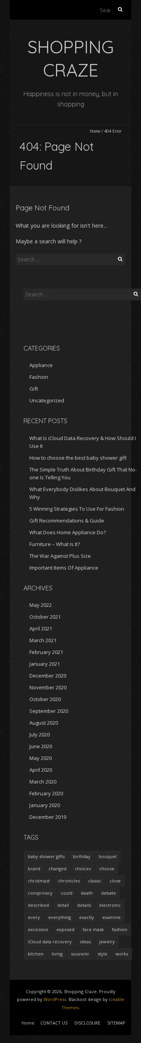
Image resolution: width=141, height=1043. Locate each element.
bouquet (108, 856)
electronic (110, 905)
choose (106, 868)
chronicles (69, 881)
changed (58, 868)
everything (59, 917)
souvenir (80, 954)
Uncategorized (46, 400)
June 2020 (40, 746)
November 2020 (48, 687)
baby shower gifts (46, 856)
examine (111, 917)
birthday (81, 856)
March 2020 (42, 781)
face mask (93, 929)
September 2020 (48, 710)
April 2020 (40, 769)
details (84, 905)
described (38, 905)
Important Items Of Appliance (63, 567)
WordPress (54, 999)
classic (94, 881)
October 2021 (45, 616)
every (34, 917)
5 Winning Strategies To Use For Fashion (76, 508)
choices (83, 868)
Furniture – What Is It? (54, 544)
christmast (39, 881)
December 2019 (47, 816)
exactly (86, 917)
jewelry (107, 941)
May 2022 (40, 604)
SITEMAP (116, 1023)
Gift (33, 388)
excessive (38, 929)
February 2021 (46, 652)
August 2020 (43, 722)
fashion (119, 929)
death (87, 893)
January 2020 (44, 805)
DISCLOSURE (87, 1023)
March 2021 (42, 640)
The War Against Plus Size (60, 555)
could (66, 893)
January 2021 (44, 663)
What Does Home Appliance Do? (67, 532)
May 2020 (40, 758)
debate (108, 893)
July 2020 (39, 734)
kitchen (35, 954)
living (57, 954)
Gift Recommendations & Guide (66, 520)
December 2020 (47, 675)
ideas (85, 941)
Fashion (38, 376)
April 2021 (40, 628)
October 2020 (45, 699)
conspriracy (40, 893)
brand (34, 868)
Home (95, 131)
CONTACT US (53, 1023)
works (122, 954)
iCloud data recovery (50, 941)
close (115, 881)
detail (63, 905)
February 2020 (46, 793)
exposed (65, 929)
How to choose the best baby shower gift (78, 457)
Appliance (41, 365)
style (102, 954)
